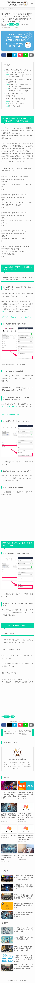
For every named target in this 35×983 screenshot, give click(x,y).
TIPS (17, 24)
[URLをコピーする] (31, 55)
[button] (3, 55)
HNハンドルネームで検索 (16, 103)
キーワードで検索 (14, 101)
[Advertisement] (17, 516)
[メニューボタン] (32, 3)
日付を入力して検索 (14, 106)
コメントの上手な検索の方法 (15, 99)
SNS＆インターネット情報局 (17, 759)
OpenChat (11, 24)
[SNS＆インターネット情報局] (17, 3)
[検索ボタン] (3, 3)
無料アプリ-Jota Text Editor (10, 414)
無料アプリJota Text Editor (9, 406)
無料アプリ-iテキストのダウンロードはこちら (16, 317)
